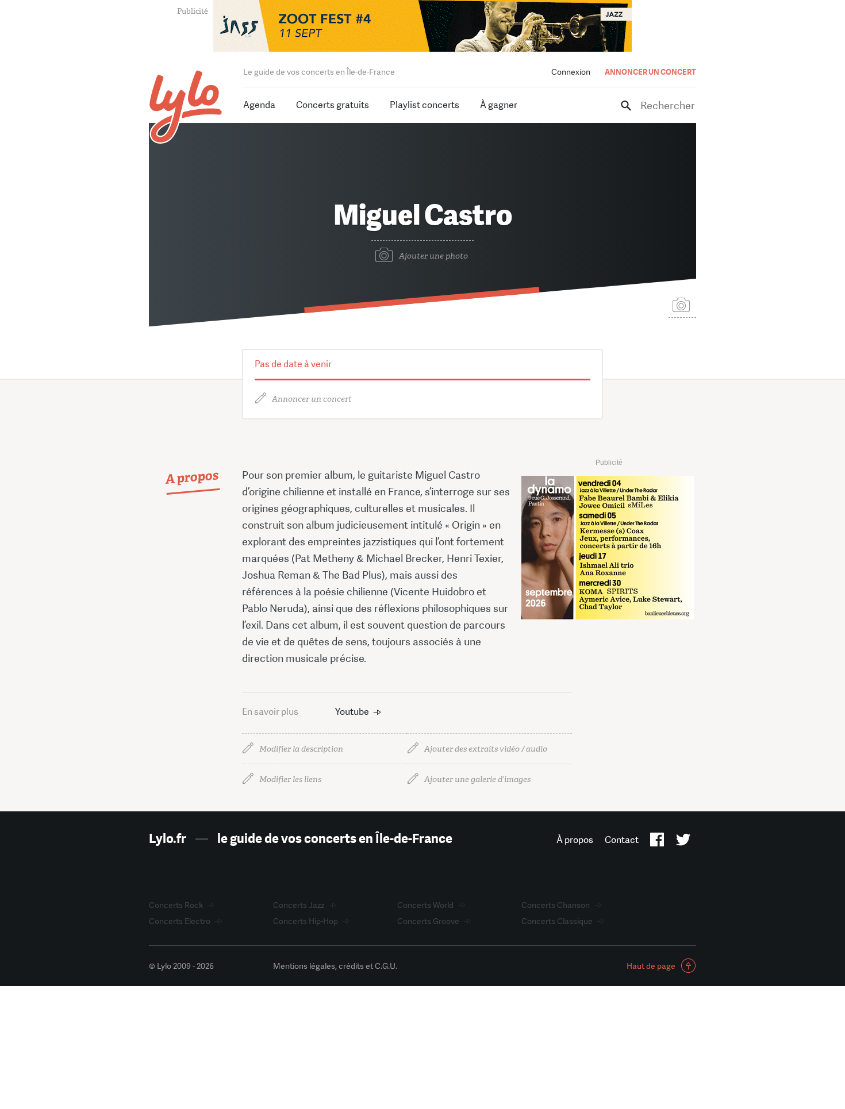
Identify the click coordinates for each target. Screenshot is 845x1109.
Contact (622, 840)
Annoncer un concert (312, 399)
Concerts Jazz (298, 905)
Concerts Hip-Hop (305, 921)
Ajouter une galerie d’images (477, 779)
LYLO (186, 106)
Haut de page (651, 966)
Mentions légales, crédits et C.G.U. (335, 966)
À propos (574, 840)
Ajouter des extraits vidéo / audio (485, 749)
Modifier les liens (290, 779)
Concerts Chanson (555, 905)
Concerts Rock (176, 905)
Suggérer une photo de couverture (682, 304)
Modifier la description (301, 749)
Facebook (657, 842)
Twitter (683, 842)
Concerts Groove (428, 921)
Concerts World (425, 905)
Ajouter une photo (433, 256)
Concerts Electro (179, 921)
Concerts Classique (557, 921)
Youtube (352, 712)
